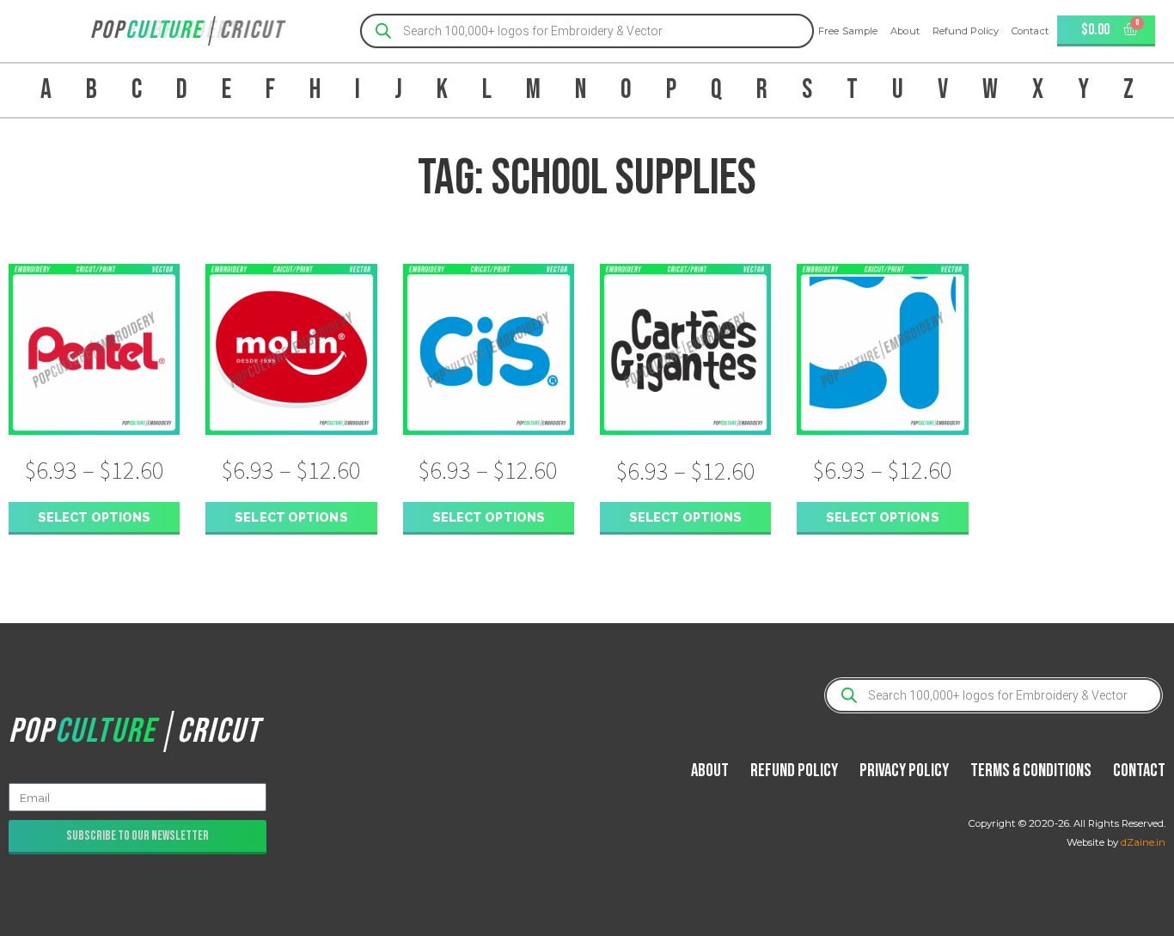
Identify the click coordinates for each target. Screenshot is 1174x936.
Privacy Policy (904, 770)
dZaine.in (1143, 842)
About (905, 31)
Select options (94, 517)
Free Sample (847, 31)
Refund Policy (965, 31)
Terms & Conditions (1030, 770)
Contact (1030, 31)
